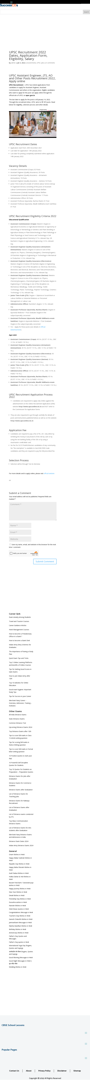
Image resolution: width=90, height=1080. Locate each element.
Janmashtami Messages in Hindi (20, 922)
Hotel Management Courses (19, 630)
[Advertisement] (45, 30)
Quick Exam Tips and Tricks (18, 658)
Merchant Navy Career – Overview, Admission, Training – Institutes (20, 703)
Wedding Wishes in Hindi (17, 967)
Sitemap (77, 1070)
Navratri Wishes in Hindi (17, 905)
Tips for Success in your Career (20, 696)
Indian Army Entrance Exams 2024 (21, 845)
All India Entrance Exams (17, 715)
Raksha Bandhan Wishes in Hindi (20, 926)
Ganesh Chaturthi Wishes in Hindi (20, 919)
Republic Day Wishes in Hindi (19, 864)
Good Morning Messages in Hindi (21, 957)
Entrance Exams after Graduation (21, 790)
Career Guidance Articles (17, 625)
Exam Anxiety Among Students (20, 617)
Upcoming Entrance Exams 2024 (20, 727)
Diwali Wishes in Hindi (16, 895)
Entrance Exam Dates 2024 (18, 841)
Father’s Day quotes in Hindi (19, 942)
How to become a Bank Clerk (19, 640)
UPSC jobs (40, 63)
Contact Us (14, 1070)
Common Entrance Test (17, 723)
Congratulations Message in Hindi (21, 912)
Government (31, 63)
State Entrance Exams (17, 719)
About (29, 1070)
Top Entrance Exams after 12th (20, 731)
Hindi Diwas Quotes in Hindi (19, 909)
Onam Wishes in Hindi (16, 854)
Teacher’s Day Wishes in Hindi (19, 916)
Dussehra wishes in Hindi (18, 902)
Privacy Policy (44, 1070)
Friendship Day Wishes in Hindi (20, 899)
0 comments (50, 63)
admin (13, 63)
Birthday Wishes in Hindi (17, 929)
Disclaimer (62, 1070)
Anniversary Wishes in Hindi (18, 933)
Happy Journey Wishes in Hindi (19, 889)
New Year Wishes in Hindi (18, 892)
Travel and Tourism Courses (19, 621)
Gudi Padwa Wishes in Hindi (19, 873)
